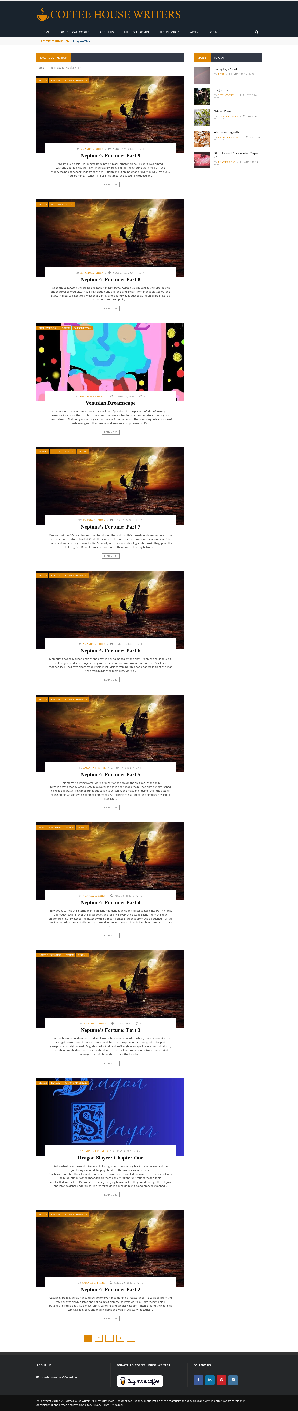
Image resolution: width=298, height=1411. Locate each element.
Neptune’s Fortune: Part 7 (110, 527)
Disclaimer (117, 1405)
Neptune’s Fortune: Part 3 (110, 1030)
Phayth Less (226, 162)
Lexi (221, 74)
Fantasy (55, 80)
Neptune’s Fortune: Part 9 (110, 156)
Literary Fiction (48, 328)
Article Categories (74, 32)
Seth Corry (226, 95)
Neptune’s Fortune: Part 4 (110, 902)
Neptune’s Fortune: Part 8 (110, 279)
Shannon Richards (93, 396)
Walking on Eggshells (226, 132)
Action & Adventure (76, 80)
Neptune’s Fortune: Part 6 (110, 651)
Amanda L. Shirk (91, 149)
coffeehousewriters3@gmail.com (59, 1377)
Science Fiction (82, 328)
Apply (194, 32)
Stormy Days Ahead (225, 69)
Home (45, 32)
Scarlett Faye (228, 116)
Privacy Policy (100, 1405)
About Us (107, 32)
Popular (219, 57)
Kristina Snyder (229, 137)
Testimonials (170, 32)
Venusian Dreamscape (111, 403)
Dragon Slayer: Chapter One (110, 1158)
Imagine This (81, 41)
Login (213, 32)
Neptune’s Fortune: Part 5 (110, 774)
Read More (110, 184)
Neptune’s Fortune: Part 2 (110, 1289)
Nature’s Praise (222, 111)
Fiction (43, 80)
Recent (202, 57)
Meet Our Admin (136, 32)
